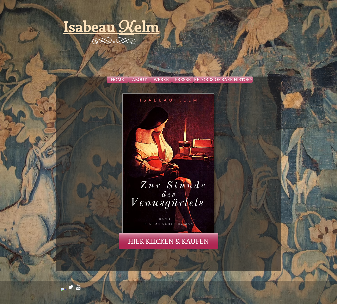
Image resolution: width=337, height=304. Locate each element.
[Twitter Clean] (71, 287)
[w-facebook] (63, 290)
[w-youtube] (78, 287)
